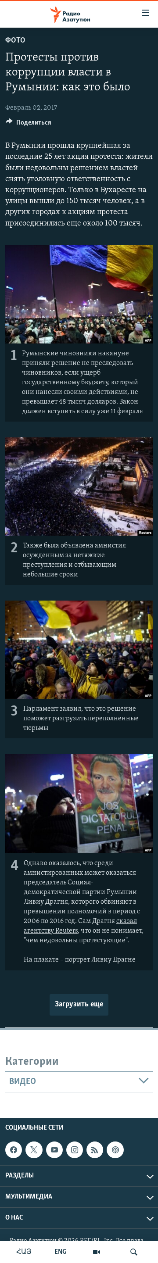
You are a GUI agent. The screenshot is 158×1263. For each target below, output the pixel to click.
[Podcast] (115, 1149)
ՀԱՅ (24, 1252)
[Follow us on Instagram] (74, 1149)
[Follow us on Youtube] (54, 1149)
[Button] (28, 124)
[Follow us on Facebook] (13, 1149)
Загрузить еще (79, 1005)
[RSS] (94, 1149)
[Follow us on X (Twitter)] (33, 1149)
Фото (15, 41)
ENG (60, 1252)
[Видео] (96, 1252)
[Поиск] (134, 1252)
